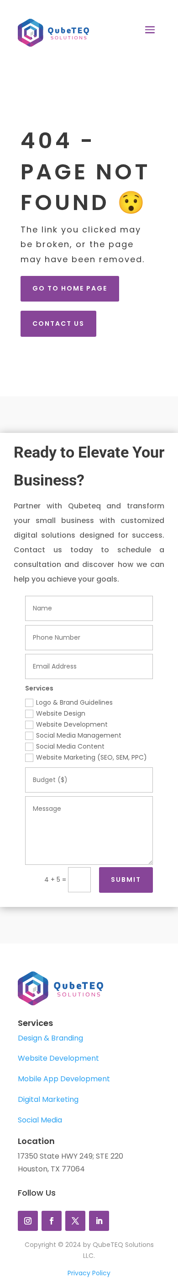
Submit (126, 879)
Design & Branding (50, 1038)
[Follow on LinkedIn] (99, 1221)
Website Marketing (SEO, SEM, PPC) (91, 757)
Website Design (60, 713)
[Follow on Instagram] (28, 1221)
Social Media (40, 1120)
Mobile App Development (64, 1079)
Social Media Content (70, 746)
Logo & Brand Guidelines (74, 702)
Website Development (72, 724)
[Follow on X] (75, 1221)
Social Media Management (78, 735)
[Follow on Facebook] (52, 1221)
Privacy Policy (89, 1273)
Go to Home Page (69, 288)
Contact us (58, 323)
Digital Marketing (48, 1099)
